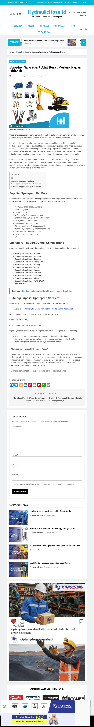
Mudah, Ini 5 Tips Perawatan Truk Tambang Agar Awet (49, 309)
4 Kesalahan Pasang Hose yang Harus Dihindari (60, 2)
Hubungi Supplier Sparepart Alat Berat (26, 187)
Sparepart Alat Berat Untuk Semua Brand (27, 184)
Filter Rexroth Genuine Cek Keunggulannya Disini (33, 41)
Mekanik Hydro (17, 76)
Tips (73, 26)
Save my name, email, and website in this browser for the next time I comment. (44, 484)
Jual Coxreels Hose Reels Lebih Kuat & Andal (50, 511)
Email (15, 465)
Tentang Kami (44, 32)
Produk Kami (59, 26)
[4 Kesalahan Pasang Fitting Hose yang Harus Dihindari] (61, 43)
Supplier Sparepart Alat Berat (23, 181)
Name (15, 455)
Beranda (18, 26)
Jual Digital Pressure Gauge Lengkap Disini (50, 563)
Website (15, 474)
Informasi (44, 26)
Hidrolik (30, 26)
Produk (22, 61)
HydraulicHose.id (47, 12)
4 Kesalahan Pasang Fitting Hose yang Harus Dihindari (55, 546)
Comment (16, 427)
